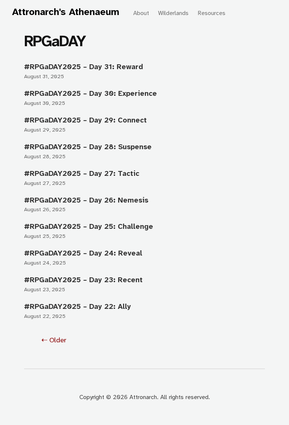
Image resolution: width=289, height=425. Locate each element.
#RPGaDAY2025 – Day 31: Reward (83, 66)
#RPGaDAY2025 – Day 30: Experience (90, 93)
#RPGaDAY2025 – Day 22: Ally (77, 306)
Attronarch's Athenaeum (65, 12)
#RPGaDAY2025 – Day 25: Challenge (88, 226)
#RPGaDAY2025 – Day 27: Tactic (81, 173)
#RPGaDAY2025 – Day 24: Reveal (83, 253)
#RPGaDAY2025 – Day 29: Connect (85, 120)
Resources (211, 13)
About (141, 13)
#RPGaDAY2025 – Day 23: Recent (83, 279)
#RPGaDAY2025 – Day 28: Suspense (88, 146)
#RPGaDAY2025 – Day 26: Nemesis (86, 200)
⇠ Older (54, 340)
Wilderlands (173, 13)
